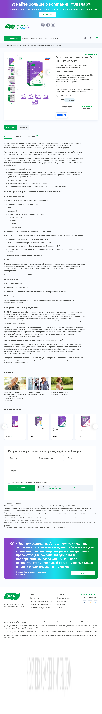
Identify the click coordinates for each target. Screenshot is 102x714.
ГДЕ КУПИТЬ (33, 38)
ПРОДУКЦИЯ (14, 38)
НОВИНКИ (25, 38)
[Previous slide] (20, 72)
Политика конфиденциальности (41, 601)
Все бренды (61, 604)
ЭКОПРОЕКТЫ (54, 38)
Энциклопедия (62, 601)
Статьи (59, 608)
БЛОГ (40, 38)
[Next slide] (49, 72)
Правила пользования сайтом (40, 604)
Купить (8, 436)
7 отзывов (85, 108)
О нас (32, 595)
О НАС (46, 38)
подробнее (47, 14)
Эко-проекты (34, 598)
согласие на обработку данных (52, 488)
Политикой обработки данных (75, 487)
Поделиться (92, 54)
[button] (11, 62)
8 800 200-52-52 (89, 594)
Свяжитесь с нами (63, 598)
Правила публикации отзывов (40, 608)
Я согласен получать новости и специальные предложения (29, 482)
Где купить (61, 595)
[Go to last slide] (11, 56)
